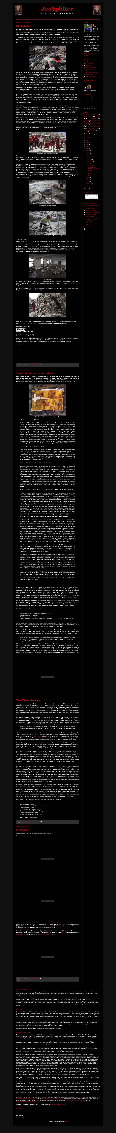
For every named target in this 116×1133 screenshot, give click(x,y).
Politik (26, 980)
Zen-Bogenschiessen (91, 208)
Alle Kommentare (90, 198)
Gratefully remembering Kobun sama (91, 220)
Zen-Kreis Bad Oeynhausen (92, 212)
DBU (96, 114)
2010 (87, 153)
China (85, 114)
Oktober (89, 159)
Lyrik (87, 125)
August (89, 163)
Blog (87, 61)
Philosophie (27, 822)
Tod (90, 131)
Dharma (22, 822)
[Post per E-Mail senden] (41, 364)
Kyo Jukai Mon (89, 74)
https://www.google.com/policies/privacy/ (26, 1098)
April (88, 179)
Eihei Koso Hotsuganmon (92, 72)
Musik (92, 125)
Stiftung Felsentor (90, 216)
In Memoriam (22, 830)
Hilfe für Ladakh (23, 26)
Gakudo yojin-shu (90, 69)
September (90, 161)
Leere (98, 123)
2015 (87, 142)
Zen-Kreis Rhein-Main (91, 214)
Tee (86, 131)
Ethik (98, 116)
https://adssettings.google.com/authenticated (52, 1098)
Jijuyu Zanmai (89, 71)
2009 (87, 188)
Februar (89, 184)
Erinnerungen (19, 934)
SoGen (96, 25)
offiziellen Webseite (48, 926)
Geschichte (93, 118)
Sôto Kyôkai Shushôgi (91, 67)
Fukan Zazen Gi (89, 63)
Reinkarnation (87, 130)
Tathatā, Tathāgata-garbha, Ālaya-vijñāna (35, 373)
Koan (90, 123)
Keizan (85, 123)
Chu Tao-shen (37, 736)
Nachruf (22, 980)
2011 (87, 150)
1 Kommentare (35, 978)
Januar (89, 186)
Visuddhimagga (96, 131)
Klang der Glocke (45, 934)
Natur (88, 126)
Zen (92, 134)
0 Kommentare (35, 364)
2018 (87, 140)
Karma (96, 121)
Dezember (90, 154)
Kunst (94, 123)
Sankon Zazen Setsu (91, 76)
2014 (87, 144)
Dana (21, 365)
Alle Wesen (88, 223)
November (90, 157)
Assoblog (69, 704)
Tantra (94, 130)
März (88, 181)
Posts (87, 195)
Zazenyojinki (89, 65)
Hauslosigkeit (87, 120)
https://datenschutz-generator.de (58, 1104)
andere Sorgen (63, 924)
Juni (88, 175)
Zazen (87, 133)
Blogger (66, 1121)
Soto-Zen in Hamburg (91, 210)
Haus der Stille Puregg (91, 218)
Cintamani (88, 224)
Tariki (99, 130)
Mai (88, 177)
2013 (87, 146)
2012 (87, 148)
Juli (88, 173)
